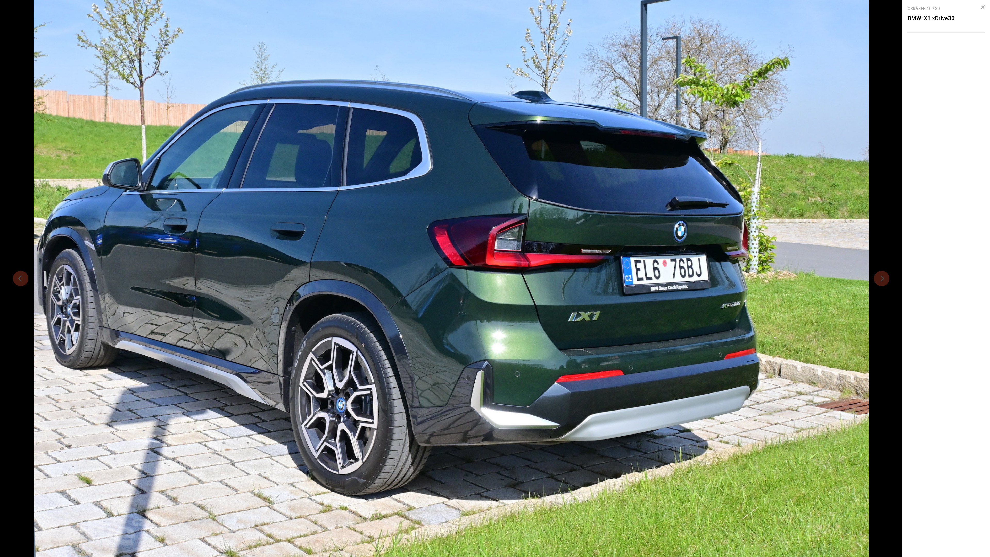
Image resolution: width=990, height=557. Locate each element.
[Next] (881, 278)
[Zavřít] (983, 7)
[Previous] (20, 278)
